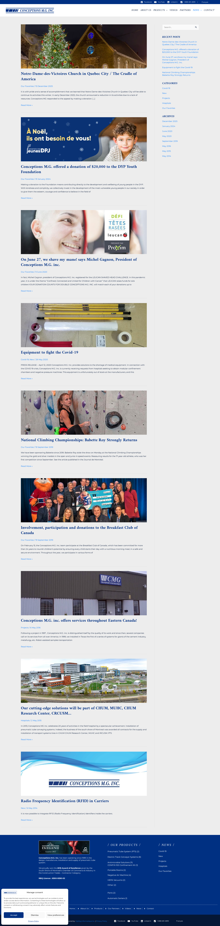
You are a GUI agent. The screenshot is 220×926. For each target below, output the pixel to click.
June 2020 (167, 131)
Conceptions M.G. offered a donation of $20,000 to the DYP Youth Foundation (79, 169)
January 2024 (168, 126)
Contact (209, 10)
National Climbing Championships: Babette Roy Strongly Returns (79, 440)
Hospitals (25, 720)
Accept (13, 915)
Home (135, 10)
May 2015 (166, 151)
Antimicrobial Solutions (119, 862)
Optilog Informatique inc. (85, 921)
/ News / (167, 845)
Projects (25, 627)
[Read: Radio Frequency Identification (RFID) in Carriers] (84, 773)
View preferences (55, 915)
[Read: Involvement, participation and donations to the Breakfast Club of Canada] (84, 500)
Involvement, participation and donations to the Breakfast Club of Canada (79, 530)
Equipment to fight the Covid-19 (49, 352)
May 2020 (166, 136)
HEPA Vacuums (115, 880)
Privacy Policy (33, 921)
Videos (173, 10)
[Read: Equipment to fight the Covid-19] (84, 325)
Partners (185, 10)
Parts (110, 893)
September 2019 (170, 141)
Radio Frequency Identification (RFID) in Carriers (65, 801)
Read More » (27, 104)
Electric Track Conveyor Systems (123, 857)
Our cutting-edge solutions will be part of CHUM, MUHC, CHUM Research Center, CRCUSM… (78, 711)
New (32, 359)
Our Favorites (27, 86)
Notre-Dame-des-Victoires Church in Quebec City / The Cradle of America (79, 76)
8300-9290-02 (58, 878)
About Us (145, 10)
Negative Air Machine (118, 875)
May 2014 (166, 156)
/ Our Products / (124, 845)
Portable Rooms (115, 870)
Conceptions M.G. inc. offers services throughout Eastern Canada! (79, 620)
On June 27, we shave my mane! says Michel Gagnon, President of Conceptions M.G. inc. (79, 262)
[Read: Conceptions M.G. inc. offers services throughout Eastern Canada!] (84, 593)
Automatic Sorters (116, 898)
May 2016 (166, 146)
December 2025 (169, 121)
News (196, 10)
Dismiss (35, 915)
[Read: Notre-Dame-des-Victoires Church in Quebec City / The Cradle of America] (84, 46)
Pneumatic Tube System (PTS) (122, 851)
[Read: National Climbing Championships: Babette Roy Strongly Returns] (84, 412)
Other (110, 885)
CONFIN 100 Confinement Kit (121, 865)
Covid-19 (25, 359)
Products (159, 10)
